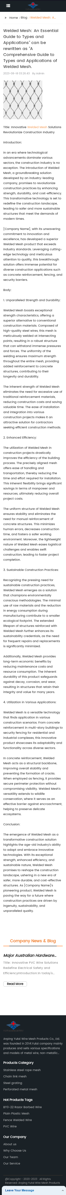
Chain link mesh (15, 1076)
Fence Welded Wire (17, 1120)
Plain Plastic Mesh (16, 1113)
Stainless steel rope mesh (22, 1070)
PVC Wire (10, 1126)
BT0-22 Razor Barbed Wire (22, 1107)
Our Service (11, 1163)
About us (9, 1144)
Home (13, 17)
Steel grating (12, 1083)
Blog (24, 17)
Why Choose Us (14, 1150)
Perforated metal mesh (20, 1089)
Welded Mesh (37, 127)
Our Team (10, 1157)
